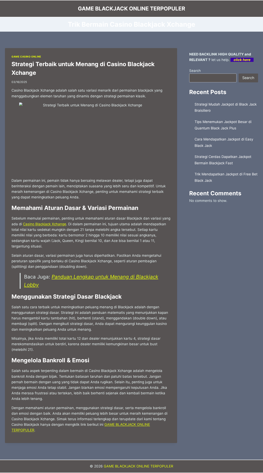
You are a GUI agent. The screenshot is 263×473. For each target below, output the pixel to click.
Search (195, 71)
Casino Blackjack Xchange (44, 224)
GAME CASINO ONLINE (26, 56)
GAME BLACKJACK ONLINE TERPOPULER (138, 466)
